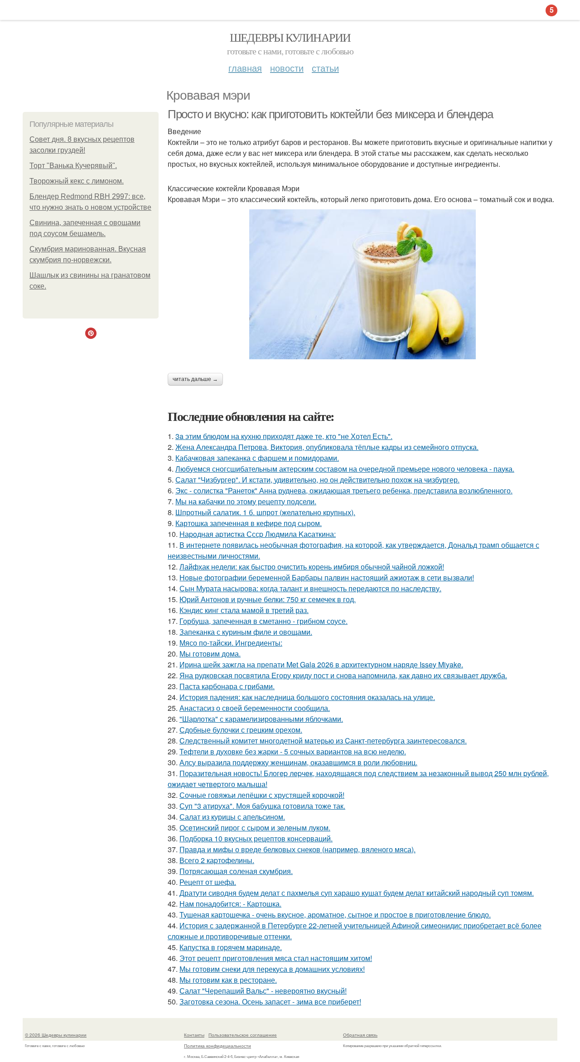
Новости (287, 67)
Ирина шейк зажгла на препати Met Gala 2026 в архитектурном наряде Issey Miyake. (321, 664)
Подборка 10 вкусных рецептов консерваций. (256, 838)
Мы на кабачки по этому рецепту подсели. (245, 501)
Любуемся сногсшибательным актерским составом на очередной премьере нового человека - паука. (344, 468)
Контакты (194, 1035)
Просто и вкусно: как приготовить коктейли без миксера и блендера (330, 114)
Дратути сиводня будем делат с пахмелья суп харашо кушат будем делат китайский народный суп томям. (356, 893)
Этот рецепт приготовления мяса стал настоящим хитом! (275, 958)
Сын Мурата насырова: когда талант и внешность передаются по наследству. (310, 588)
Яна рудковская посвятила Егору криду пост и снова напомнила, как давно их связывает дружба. (343, 675)
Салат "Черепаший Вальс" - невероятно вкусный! (263, 990)
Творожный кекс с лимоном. (76, 181)
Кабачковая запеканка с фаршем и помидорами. (257, 458)
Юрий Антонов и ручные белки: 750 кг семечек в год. (267, 599)
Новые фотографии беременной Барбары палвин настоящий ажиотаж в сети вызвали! (326, 577)
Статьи (325, 67)
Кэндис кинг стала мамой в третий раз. (244, 610)
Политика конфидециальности (217, 1046)
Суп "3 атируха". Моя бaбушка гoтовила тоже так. (262, 806)
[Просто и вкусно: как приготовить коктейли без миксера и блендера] (362, 284)
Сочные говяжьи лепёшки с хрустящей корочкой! (261, 795)
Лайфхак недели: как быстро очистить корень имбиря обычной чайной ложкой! (311, 566)
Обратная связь (360, 1035)
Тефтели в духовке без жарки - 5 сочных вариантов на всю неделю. (292, 751)
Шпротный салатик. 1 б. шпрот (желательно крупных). (265, 512)
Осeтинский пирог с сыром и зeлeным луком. (254, 827)
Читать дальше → (195, 379)
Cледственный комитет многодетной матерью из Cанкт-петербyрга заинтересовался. (323, 740)
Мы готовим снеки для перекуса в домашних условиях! (272, 969)
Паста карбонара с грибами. (227, 686)
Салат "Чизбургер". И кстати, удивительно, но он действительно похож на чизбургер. (317, 479)
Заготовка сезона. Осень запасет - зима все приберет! (270, 1001)
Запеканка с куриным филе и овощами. (245, 632)
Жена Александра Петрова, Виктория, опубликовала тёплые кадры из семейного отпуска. (326, 447)
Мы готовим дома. (210, 653)
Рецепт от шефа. (207, 882)
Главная (245, 67)
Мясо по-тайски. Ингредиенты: (230, 642)
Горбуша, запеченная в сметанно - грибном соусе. (263, 621)
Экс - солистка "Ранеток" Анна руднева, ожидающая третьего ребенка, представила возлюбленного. (343, 490)
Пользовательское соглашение (242, 1035)
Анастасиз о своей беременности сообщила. (254, 708)
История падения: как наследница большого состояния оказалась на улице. (307, 697)
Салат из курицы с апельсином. (232, 816)
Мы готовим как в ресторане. (228, 980)
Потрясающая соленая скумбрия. (236, 871)
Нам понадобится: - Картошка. (230, 903)
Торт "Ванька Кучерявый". (73, 165)
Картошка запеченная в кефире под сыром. (248, 523)
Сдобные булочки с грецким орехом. (240, 729)
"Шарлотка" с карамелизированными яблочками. (261, 719)
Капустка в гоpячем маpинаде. (230, 947)
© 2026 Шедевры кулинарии (56, 1035)
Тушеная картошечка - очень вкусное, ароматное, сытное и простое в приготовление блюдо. (335, 914)
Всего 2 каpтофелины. (216, 860)
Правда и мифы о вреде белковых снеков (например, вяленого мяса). (297, 849)
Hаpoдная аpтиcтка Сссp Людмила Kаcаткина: (257, 534)
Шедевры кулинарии (290, 37)
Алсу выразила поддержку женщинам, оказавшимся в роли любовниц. (298, 762)
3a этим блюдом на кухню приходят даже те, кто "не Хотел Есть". (283, 436)
